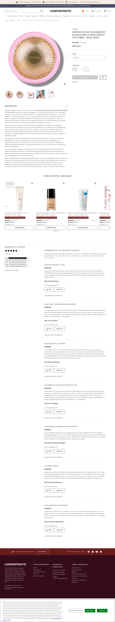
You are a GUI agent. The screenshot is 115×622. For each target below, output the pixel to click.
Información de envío (39, 572)
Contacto (36, 574)
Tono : (74, 54)
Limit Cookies (90, 610)
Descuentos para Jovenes (79, 574)
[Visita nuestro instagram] (93, 552)
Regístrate (42, 551)
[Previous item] (6, 206)
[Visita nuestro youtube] (97, 552)
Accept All (102, 610)
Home (7, 20)
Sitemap (74, 578)
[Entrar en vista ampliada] (65, 84)
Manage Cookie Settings (75, 610)
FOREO (13, 20)
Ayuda (35, 567)
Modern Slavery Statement (60, 578)
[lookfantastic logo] (60, 11)
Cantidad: (76, 65)
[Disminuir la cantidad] (74, 69)
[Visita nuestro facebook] (89, 552)
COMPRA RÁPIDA (19, 227)
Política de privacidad (59, 574)
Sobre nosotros (76, 567)
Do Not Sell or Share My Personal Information (14, 588)
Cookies (55, 576)
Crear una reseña (12, 270)
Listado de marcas (77, 570)
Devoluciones (37, 570)
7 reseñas (83, 42)
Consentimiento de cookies (13, 585)
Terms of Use (6, 620)
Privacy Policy (56, 618)
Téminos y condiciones (59, 570)
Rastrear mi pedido (38, 576)
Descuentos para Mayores (79, 576)
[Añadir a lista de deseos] (103, 77)
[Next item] (109, 206)
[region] (57, 610)
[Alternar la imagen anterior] (6, 56)
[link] (96, 11)
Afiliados (74, 572)
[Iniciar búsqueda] (42, 11)
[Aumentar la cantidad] (86, 69)
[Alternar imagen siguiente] (66, 56)
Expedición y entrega (59, 572)
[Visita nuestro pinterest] (101, 552)
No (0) (61, 289)
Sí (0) (49, 289)
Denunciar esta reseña (53, 295)
